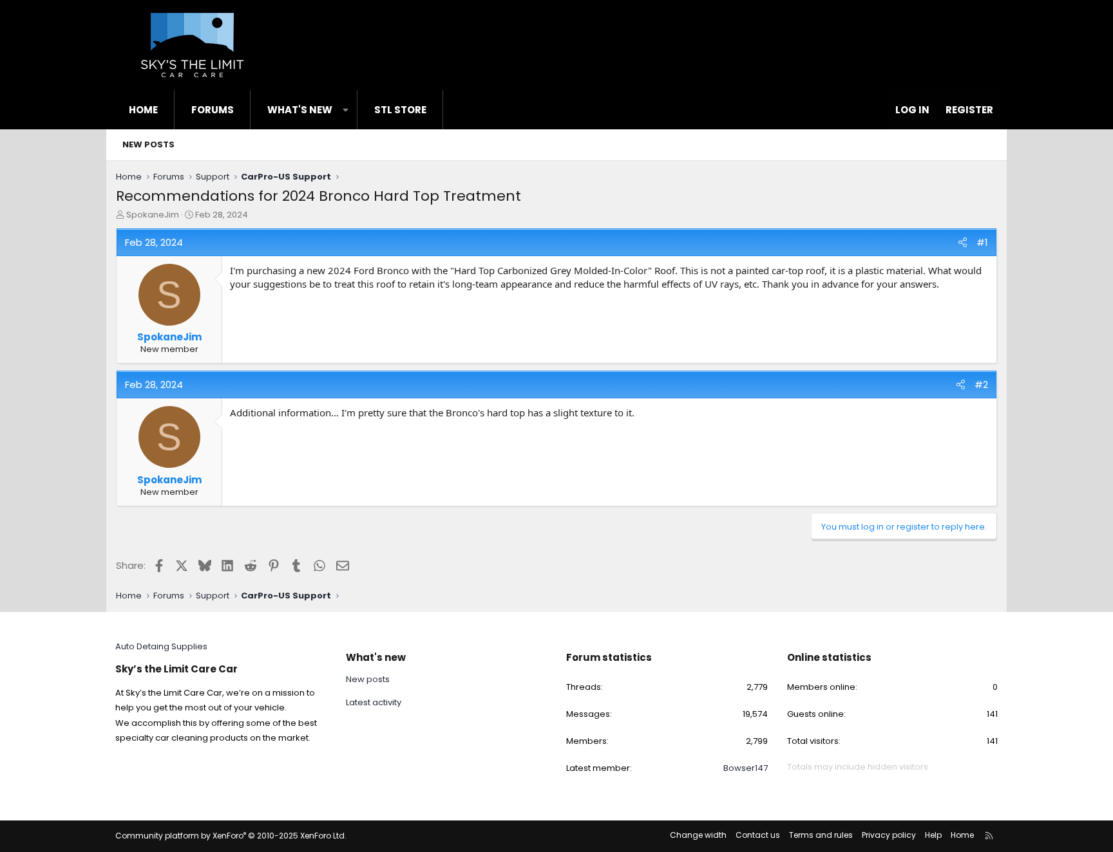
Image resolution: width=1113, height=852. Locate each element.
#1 (982, 242)
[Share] (962, 242)
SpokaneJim (152, 214)
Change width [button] (698, 834)
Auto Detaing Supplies (161, 646)
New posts (148, 144)
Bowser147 (745, 768)
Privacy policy (889, 834)
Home (143, 109)
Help (933, 834)
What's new (299, 109)
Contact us (758, 834)
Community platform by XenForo (231, 835)
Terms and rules (821, 834)
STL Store (400, 109)
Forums (212, 109)
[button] (345, 109)
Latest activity (373, 702)
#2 (981, 384)
